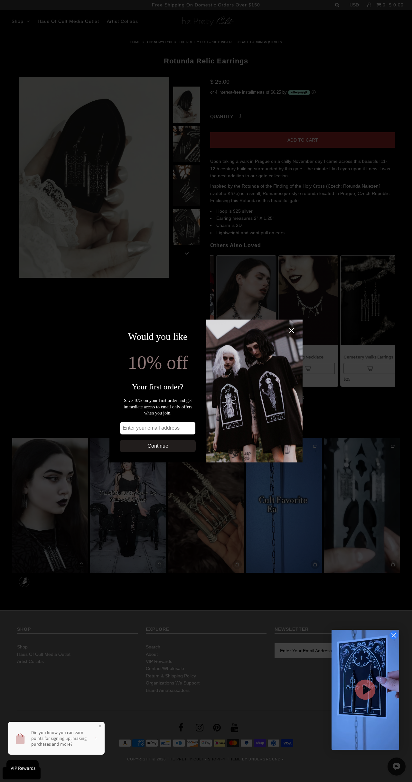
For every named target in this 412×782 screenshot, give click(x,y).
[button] (365, 690)
